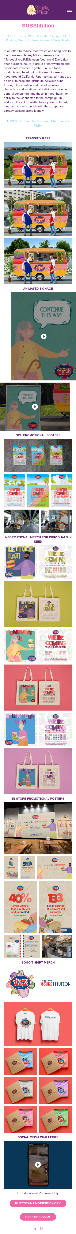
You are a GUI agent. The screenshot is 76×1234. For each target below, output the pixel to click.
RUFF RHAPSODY (38, 1216)
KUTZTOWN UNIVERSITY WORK (38, 1203)
